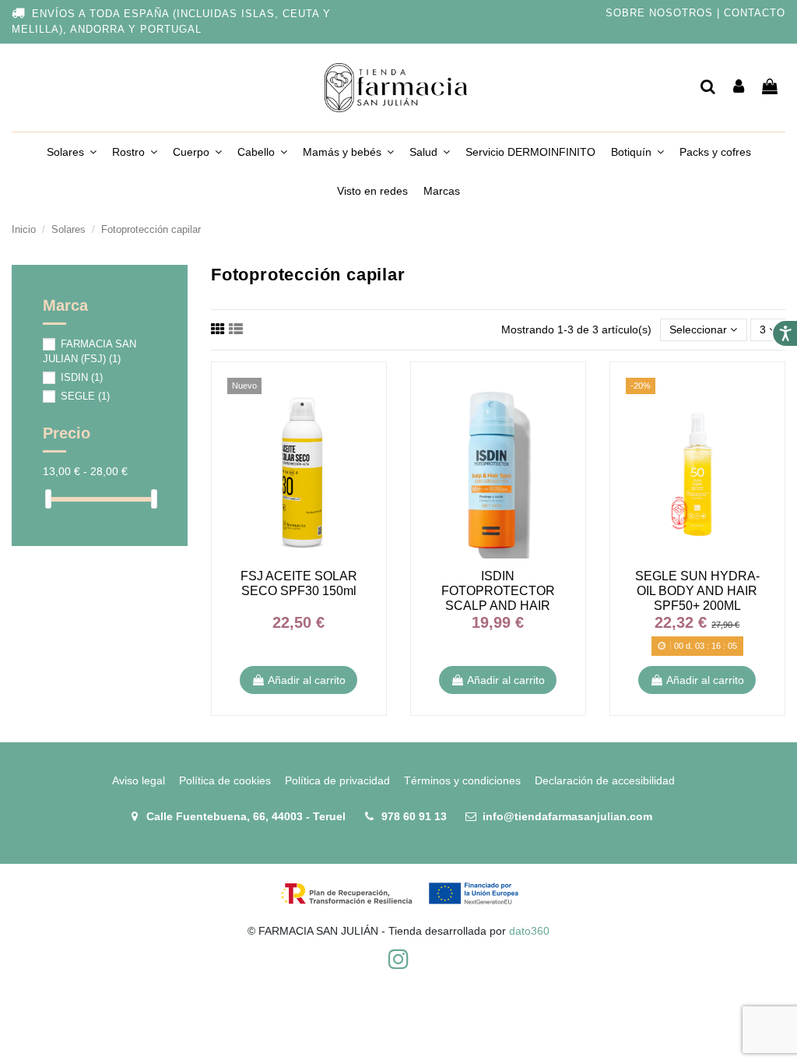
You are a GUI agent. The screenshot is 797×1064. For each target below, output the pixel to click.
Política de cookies (225, 780)
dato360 (529, 931)
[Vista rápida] (358, 401)
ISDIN (82, 377)
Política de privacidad (337, 780)
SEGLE (85, 396)
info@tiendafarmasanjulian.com (567, 816)
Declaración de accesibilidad (605, 780)
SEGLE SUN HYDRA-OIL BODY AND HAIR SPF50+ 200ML (697, 590)
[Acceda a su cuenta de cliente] (739, 88)
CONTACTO (754, 13)
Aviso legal (138, 780)
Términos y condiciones (462, 780)
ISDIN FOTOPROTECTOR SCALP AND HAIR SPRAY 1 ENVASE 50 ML (498, 606)
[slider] (48, 499)
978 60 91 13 (414, 816)
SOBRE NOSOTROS (659, 13)
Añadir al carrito (307, 680)
